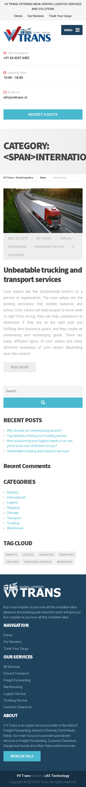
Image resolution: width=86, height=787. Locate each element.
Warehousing (12, 687)
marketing (46, 554)
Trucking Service (15, 700)
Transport (14, 518)
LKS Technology (56, 776)
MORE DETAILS (22, 756)
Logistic (12, 502)
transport (66, 554)
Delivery (66, 238)
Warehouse (15, 528)
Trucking (13, 523)
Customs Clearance (17, 707)
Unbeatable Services (49, 246)
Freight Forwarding (17, 680)
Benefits (11, 554)
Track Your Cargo (60, 16)
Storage (13, 513)
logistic (28, 554)
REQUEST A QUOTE (43, 114)
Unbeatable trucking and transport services (42, 274)
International (17, 246)
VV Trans (24, 776)
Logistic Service (14, 694)
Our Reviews (36, 16)
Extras (18, 16)
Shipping (13, 508)
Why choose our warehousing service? (34, 430)
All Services (11, 667)
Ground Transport (16, 673)
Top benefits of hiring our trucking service (37, 436)
